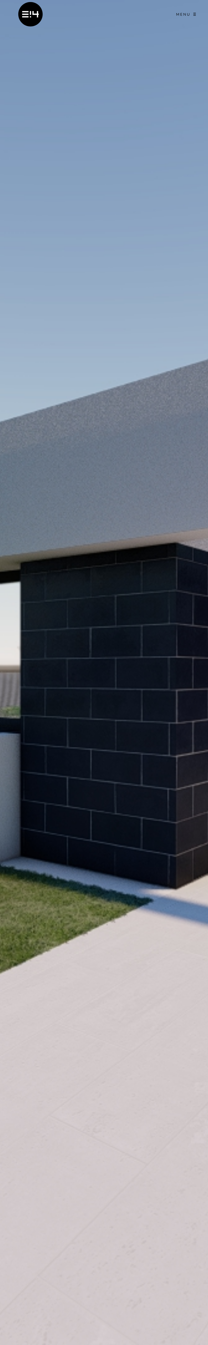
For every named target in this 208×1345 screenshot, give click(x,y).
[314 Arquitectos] (30, 14)
